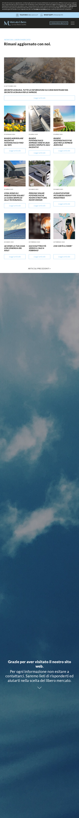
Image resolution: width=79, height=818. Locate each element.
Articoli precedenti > (39, 268)
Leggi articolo (39, 98)
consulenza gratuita (58, 23)
